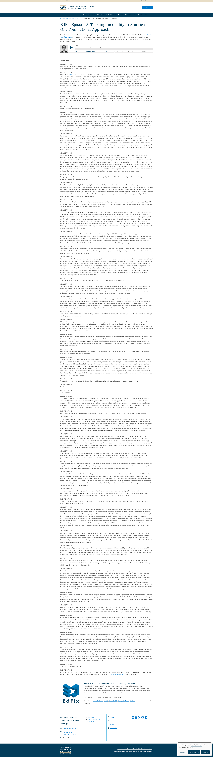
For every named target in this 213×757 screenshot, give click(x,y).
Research (120, 14)
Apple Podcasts (98, 701)
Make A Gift (69, 1)
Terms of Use (129, 751)
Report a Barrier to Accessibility (145, 751)
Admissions (100, 14)
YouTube (132, 701)
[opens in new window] (133, 718)
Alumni (62, 1)
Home (61, 18)
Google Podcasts (123, 701)
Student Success (111, 14)
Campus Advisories (122, 748)
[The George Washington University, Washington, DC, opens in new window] (65, 750)
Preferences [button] (182, 752)
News (134, 14)
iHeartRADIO (113, 701)
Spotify (106, 701)
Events (140, 14)
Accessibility (122, 751)
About (84, 14)
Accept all (205, 752)
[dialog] (194, 748)
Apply (112, 717)
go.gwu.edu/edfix (117, 674)
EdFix (70, 74)
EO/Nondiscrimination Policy (134, 748)
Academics (91, 14)
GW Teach (91, 721)
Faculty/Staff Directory (146, 1)
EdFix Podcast (74, 18)
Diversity (128, 14)
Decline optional (194, 752)
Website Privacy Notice (146, 748)
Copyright (134, 751)
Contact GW (116, 751)
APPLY (147, 7)
